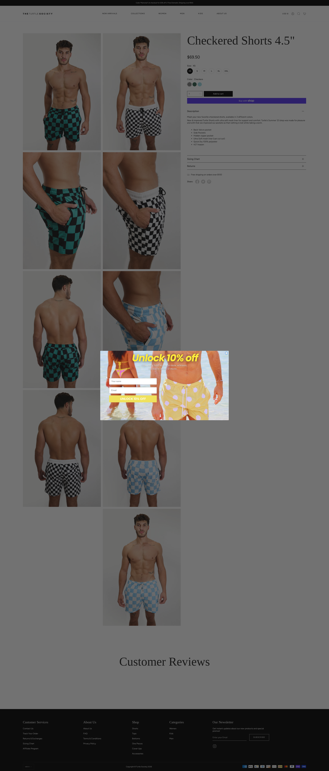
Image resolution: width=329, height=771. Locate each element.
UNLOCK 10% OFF (133, 399)
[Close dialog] (226, 353)
